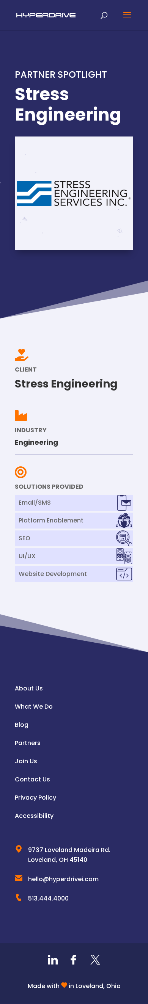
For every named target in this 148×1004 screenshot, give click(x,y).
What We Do (34, 706)
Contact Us (32, 779)
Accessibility (34, 815)
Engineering (36, 442)
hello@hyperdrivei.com (63, 879)
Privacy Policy (35, 797)
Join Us (26, 761)
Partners (28, 743)
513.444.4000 (48, 898)
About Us (29, 688)
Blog (21, 724)
